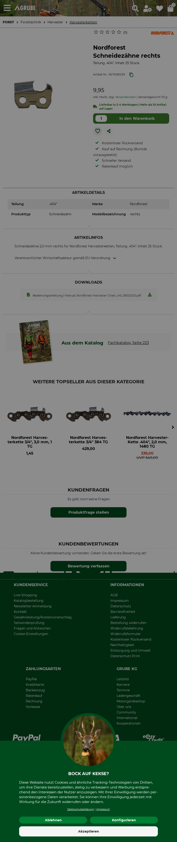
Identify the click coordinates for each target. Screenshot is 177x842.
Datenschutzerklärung (80, 809)
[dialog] (88, 421)
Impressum (103, 809)
